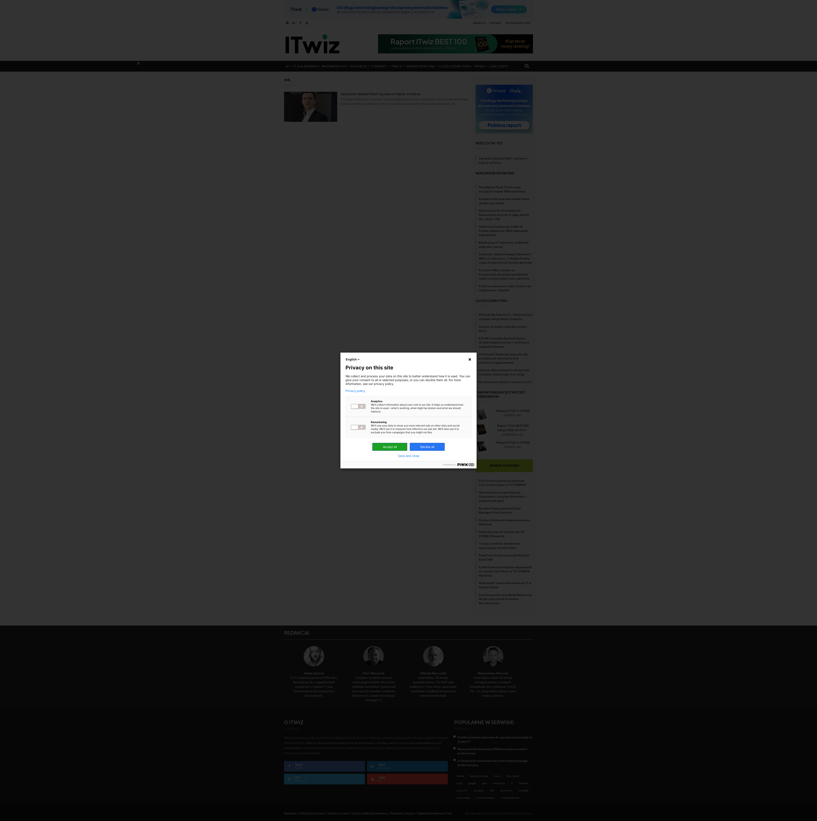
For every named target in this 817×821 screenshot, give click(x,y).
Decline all (427, 447)
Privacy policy (355, 391)
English (351, 359)
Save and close (408, 456)
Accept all (390, 447)
